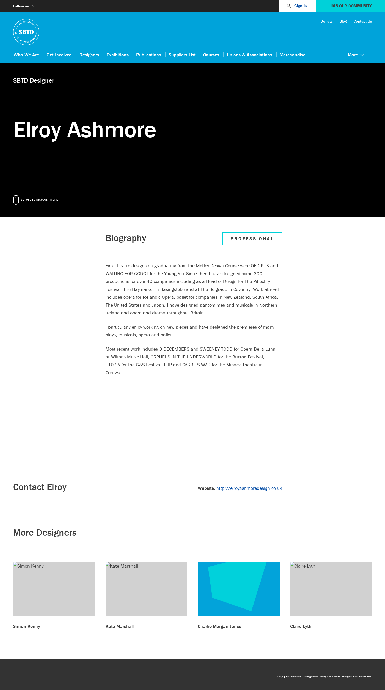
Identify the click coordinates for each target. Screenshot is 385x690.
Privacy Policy (293, 676)
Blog (343, 21)
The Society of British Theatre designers (26, 32)
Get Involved (59, 55)
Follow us (21, 5)
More (353, 55)
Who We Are (26, 55)
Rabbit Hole (365, 676)
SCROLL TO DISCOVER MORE (39, 200)
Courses (211, 55)
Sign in (300, 5)
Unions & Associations (249, 55)
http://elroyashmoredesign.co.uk (249, 488)
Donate (327, 21)
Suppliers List (182, 55)
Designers (89, 55)
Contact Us (363, 21)
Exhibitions (118, 55)
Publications (148, 55)
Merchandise (292, 55)
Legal (280, 676)
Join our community (351, 5)
